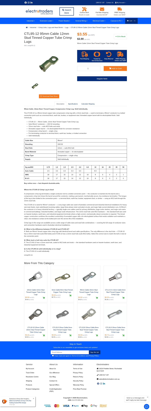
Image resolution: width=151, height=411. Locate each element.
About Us (52, 368)
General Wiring (80, 21)
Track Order (30, 373)
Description (60, 104)
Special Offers (54, 385)
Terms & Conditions (78, 356)
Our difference (54, 373)
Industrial (30, 21)
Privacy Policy (93, 356)
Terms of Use (77, 368)
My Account (30, 368)
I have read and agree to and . (76, 356)
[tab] (60, 104)
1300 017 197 (100, 2)
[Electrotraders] (39, 11)
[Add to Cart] (43, 298)
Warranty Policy (78, 385)
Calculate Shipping (88, 104)
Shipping (29, 381)
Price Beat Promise (79, 389)
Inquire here (102, 79)
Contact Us (109, 2)
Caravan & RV (116, 21)
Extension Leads (46, 21)
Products (29, 385)
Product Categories (32, 389)
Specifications (73, 104)
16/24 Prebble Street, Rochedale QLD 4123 (109, 370)
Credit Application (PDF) (55, 390)
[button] (49, 96)
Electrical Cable (98, 21)
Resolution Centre (32, 377)
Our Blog (52, 377)
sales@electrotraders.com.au (109, 379)
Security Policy (78, 381)
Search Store (67, 11)
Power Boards (64, 21)
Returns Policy (78, 377)
